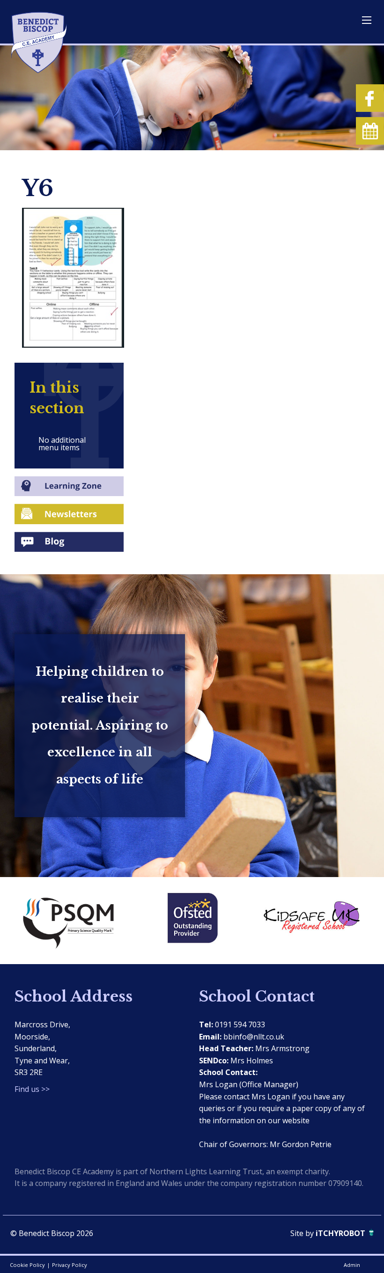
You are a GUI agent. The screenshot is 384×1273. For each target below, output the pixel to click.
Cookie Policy (27, 1264)
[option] (74, 920)
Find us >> (32, 1089)
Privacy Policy (69, 1264)
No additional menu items (62, 444)
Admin (352, 1264)
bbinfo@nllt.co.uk (253, 1037)
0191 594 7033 (240, 1024)
